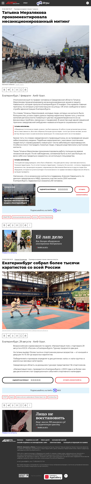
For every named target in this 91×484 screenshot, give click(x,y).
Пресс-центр (45, 440)
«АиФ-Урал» (19, 84)
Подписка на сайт (32, 440)
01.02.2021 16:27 (7, 9)
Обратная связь (55, 442)
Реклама (20, 440)
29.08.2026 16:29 (7, 259)
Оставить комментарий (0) (82, 191)
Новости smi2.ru (9, 253)
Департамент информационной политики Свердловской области (25, 330)
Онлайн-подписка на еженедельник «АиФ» (32, 442)
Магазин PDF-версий (59, 440)
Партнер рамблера (36, 475)
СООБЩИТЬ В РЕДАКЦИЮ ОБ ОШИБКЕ (75, 442)
